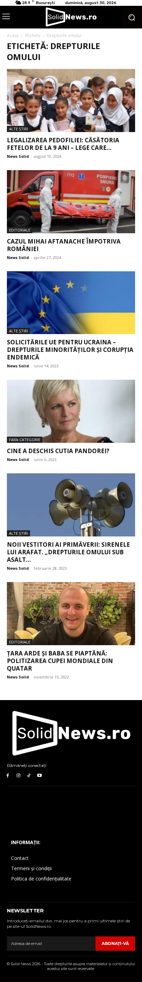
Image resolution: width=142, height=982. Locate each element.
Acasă (13, 35)
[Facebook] (7, 775)
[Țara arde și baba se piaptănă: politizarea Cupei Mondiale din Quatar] (71, 613)
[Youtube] (39, 775)
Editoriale (19, 230)
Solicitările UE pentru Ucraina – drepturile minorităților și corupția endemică (70, 349)
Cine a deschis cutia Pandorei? (58, 451)
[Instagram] (18, 775)
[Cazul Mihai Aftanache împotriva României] (71, 201)
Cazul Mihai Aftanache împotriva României (64, 245)
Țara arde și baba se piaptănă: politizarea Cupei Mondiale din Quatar (60, 660)
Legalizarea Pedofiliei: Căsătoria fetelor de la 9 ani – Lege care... (63, 144)
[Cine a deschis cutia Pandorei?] (71, 411)
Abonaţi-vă (115, 943)
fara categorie (24, 439)
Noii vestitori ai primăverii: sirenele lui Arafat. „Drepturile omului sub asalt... (68, 552)
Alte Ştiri (18, 128)
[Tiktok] (29, 775)
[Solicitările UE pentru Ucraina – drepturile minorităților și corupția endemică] (71, 302)
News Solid (18, 156)
